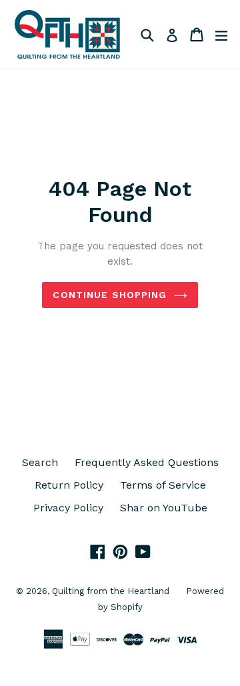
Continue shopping (110, 294)
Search (40, 462)
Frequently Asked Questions (147, 462)
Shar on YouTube (163, 507)
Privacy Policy (68, 507)
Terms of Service (163, 485)
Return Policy (69, 485)
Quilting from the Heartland (110, 591)
